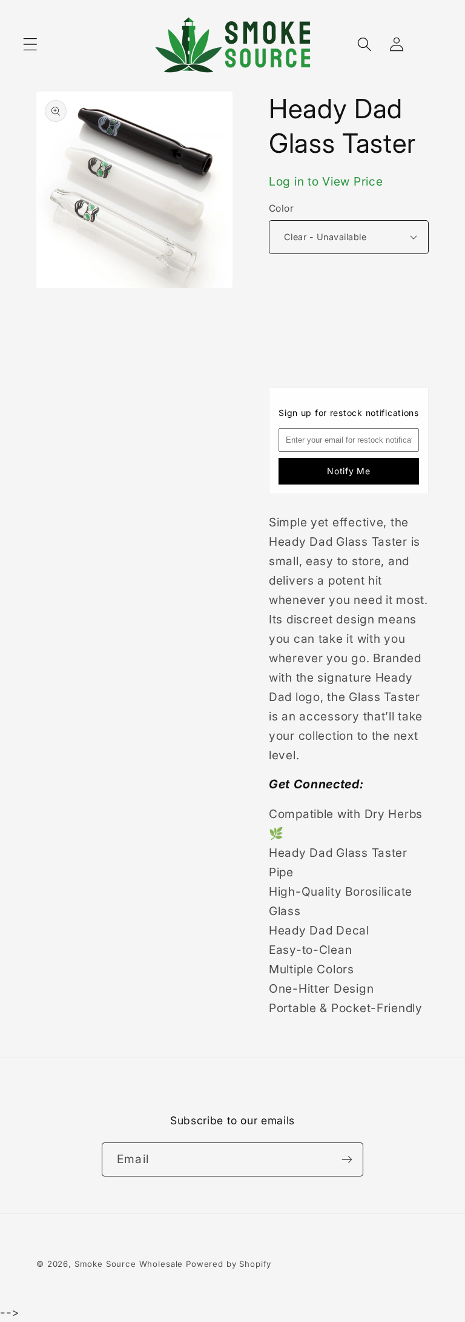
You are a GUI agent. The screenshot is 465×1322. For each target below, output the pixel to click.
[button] (31, 45)
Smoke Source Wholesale (128, 1264)
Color (281, 208)
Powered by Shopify (228, 1264)
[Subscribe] (347, 1159)
